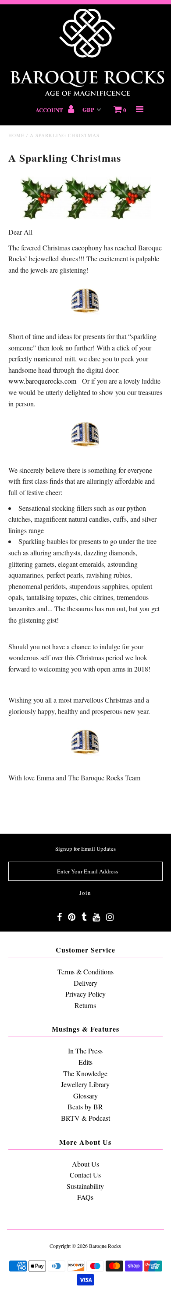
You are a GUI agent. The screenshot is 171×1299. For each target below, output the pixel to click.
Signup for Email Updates (85, 848)
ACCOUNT (50, 110)
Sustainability (85, 1186)
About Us (85, 1163)
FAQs (85, 1197)
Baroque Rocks (105, 1245)
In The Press (85, 1050)
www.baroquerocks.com (42, 380)
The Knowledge (85, 1073)
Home (16, 135)
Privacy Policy (85, 993)
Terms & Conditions (85, 971)
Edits (85, 1062)
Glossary (85, 1095)
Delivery (85, 982)
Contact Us (85, 1174)
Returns (85, 1005)
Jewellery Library (85, 1084)
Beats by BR (85, 1106)
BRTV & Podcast (85, 1117)
